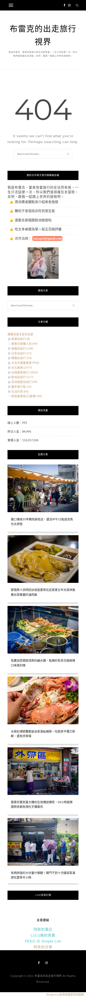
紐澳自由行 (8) (20, 339)
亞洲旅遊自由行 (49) (24, 382)
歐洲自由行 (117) (22, 377)
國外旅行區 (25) (21, 386)
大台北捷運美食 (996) (25, 362)
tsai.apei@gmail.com (47, 238)
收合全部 (27, 334)
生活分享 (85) (20, 391)
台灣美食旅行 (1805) (24, 372)
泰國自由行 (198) (22, 348)
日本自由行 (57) (21, 353)
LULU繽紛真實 (43, 935)
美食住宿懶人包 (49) (24, 343)
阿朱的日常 (43, 947)
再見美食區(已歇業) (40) (26, 396)
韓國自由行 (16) (21, 358)
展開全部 (13, 334)
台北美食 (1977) (21, 367)
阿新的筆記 (43, 930)
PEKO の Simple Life (43, 941)
